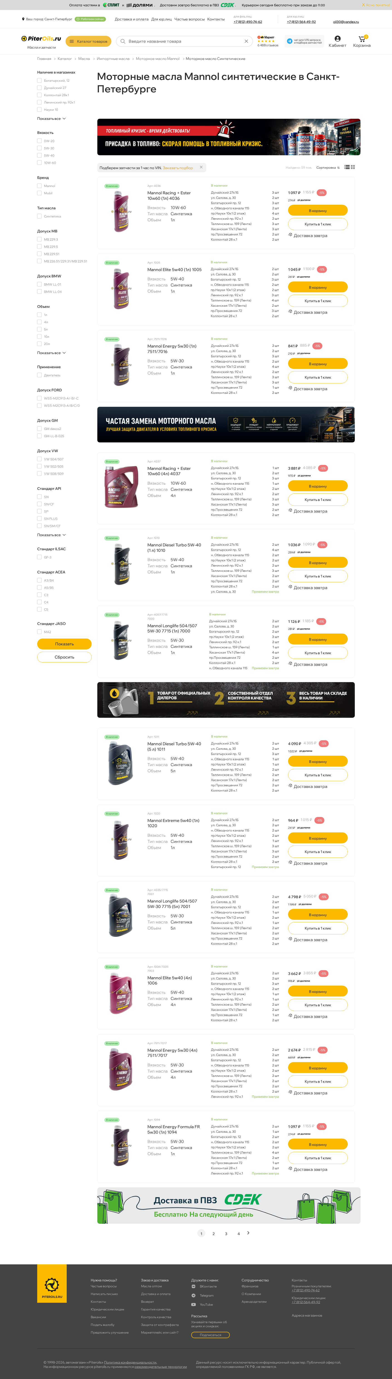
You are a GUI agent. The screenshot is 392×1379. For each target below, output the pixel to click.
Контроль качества (156, 1317)
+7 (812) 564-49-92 (301, 22)
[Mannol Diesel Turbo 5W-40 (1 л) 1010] (121, 563)
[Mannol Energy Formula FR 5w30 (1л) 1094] (121, 1145)
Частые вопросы (189, 19)
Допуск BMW (49, 276)
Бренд (43, 177)
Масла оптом (151, 1286)
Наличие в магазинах (56, 72)
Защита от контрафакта (160, 1325)
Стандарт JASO (51, 623)
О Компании (251, 1294)
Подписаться (210, 1335)
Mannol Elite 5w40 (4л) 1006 (169, 980)
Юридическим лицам (107, 1309)
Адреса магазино (307, 1315)
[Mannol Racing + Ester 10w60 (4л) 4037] (121, 487)
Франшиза (250, 1286)
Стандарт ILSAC (51, 549)
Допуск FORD (49, 390)
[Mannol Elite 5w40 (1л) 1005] (121, 288)
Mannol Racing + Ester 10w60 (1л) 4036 (169, 195)
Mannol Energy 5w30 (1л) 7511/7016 (171, 348)
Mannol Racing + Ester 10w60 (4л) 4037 (169, 471)
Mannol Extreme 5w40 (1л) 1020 (173, 823)
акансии (98, 1317)
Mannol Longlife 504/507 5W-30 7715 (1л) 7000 (172, 628)
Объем (43, 306)
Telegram (207, 1295)
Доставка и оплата (132, 19)
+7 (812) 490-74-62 (248, 22)
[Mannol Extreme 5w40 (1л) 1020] (121, 839)
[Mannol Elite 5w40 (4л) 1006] (121, 992)
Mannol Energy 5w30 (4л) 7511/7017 (172, 1053)
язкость (45, 132)
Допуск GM (47, 420)
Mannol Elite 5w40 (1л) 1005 (174, 269)
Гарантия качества (156, 1309)
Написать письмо (104, 1294)
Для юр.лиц (161, 19)
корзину (318, 210)
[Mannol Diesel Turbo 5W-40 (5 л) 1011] (121, 762)
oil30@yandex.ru (346, 22)
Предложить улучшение (110, 1332)
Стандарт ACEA (51, 572)
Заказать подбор (178, 168)
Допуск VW (47, 451)
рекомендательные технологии (161, 1366)
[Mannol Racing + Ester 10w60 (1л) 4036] (121, 211)
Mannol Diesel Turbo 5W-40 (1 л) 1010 (174, 547)
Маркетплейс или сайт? (160, 1332)
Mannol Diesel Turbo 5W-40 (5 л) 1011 (174, 746)
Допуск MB (47, 231)
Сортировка (326, 167)
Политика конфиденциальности (130, 1362)
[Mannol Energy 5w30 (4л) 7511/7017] (121, 1069)
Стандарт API (49, 488)
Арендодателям (254, 1302)
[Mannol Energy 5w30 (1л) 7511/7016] (121, 364)
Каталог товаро (92, 41)
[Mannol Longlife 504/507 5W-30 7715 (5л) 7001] (121, 915)
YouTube (206, 1305)
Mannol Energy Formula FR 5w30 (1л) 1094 (173, 1129)
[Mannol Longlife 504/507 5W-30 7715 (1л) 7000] (121, 640)
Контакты (216, 19)
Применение (49, 367)
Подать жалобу (103, 1325)
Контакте (208, 1286)
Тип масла (46, 208)
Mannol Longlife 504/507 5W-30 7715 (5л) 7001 (172, 903)
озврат (147, 1302)
